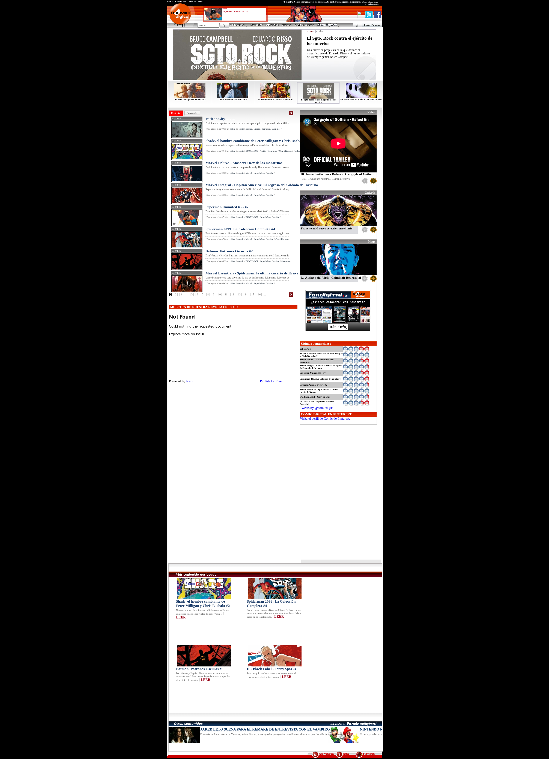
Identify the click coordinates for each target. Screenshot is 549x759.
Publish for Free (271, 381)
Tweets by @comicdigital (317, 408)
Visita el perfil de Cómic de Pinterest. (325, 418)
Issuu (189, 381)
